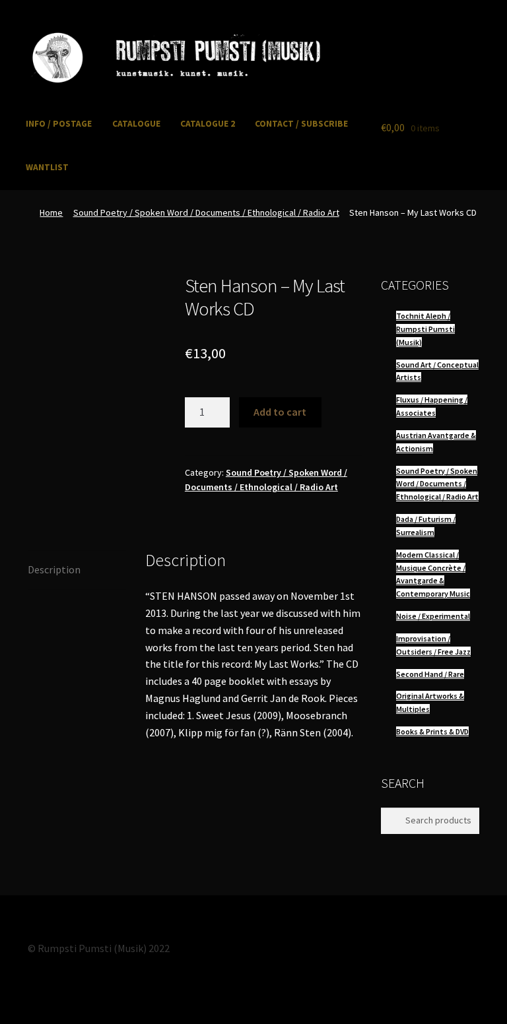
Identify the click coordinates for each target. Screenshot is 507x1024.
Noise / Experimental (433, 616)
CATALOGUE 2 (207, 123)
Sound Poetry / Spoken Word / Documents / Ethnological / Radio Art (206, 212)
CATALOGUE (136, 123)
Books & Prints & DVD (432, 731)
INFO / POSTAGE (59, 123)
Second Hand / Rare (430, 674)
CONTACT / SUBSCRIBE (301, 123)
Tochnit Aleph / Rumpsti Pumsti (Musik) (425, 329)
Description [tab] (54, 569)
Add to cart (280, 411)
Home (51, 212)
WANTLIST (47, 167)
